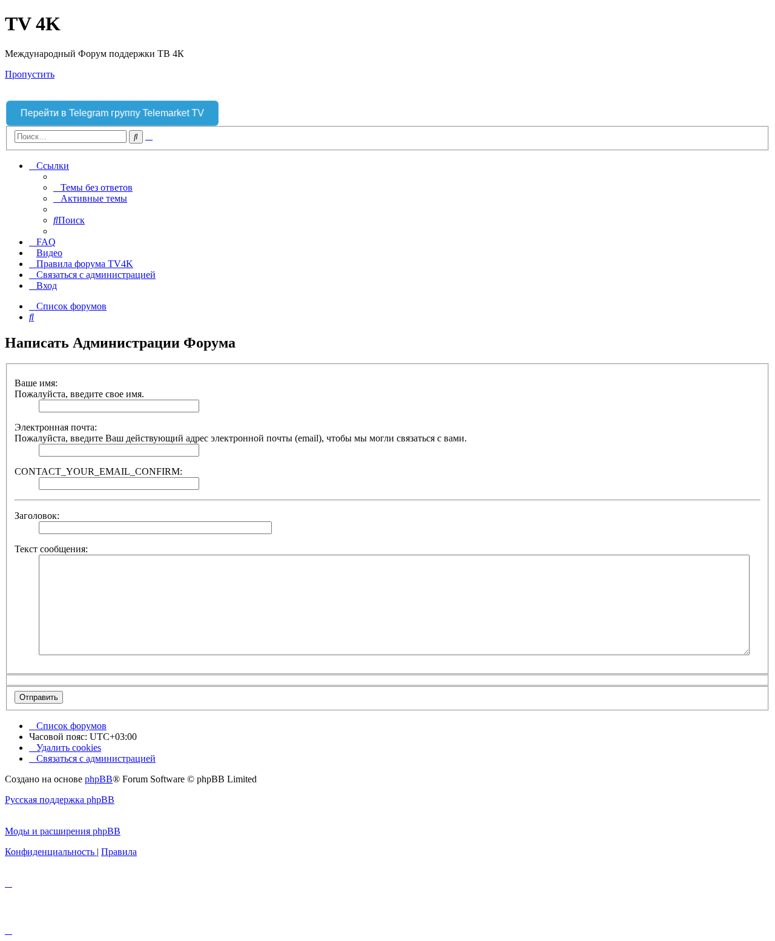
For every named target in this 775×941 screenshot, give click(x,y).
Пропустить (29, 74)
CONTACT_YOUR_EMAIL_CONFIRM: (98, 471)
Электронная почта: (56, 427)
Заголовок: (37, 515)
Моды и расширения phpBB (62, 831)
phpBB (99, 779)
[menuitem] (93, 187)
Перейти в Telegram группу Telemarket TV (112, 113)
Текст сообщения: (51, 549)
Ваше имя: (36, 383)
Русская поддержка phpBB (59, 799)
